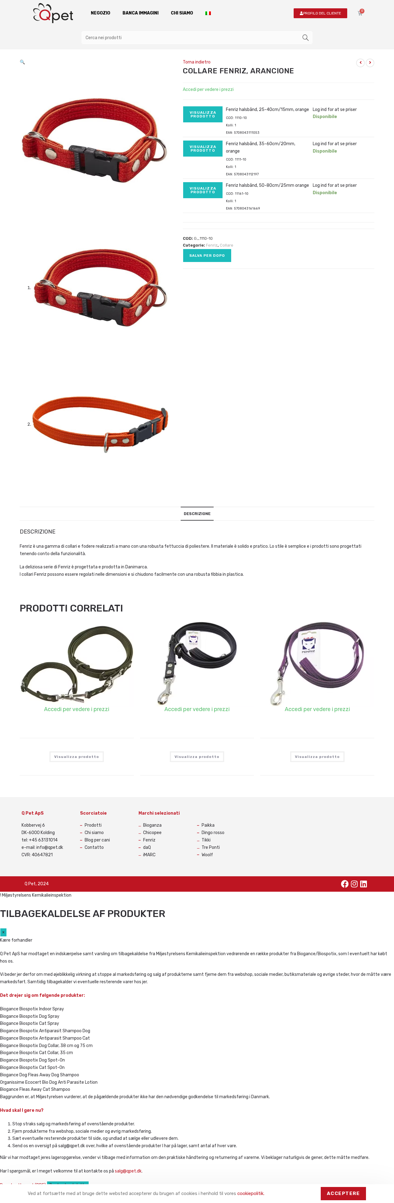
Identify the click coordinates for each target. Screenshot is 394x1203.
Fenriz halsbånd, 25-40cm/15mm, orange (267, 109)
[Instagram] (354, 884)
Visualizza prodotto (203, 114)
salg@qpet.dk (128, 1171)
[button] (22, 62)
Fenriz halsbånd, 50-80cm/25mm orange (267, 185)
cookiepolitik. (250, 1193)
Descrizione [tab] (197, 513)
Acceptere (343, 1193)
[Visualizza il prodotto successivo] (370, 63)
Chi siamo (182, 13)
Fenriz (212, 245)
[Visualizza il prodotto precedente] (360, 63)
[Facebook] (345, 884)
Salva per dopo (207, 255)
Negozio (100, 13)
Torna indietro (197, 62)
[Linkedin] (363, 884)
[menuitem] (208, 13)
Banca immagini (141, 13)
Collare (226, 245)
